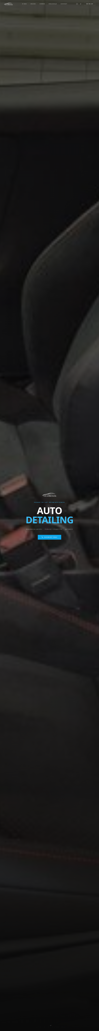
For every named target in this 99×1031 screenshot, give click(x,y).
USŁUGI (33, 4)
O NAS (24, 4)
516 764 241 (89, 4)
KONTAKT (64, 4)
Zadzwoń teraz (50, 537)
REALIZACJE (53, 4)
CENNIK (42, 4)
